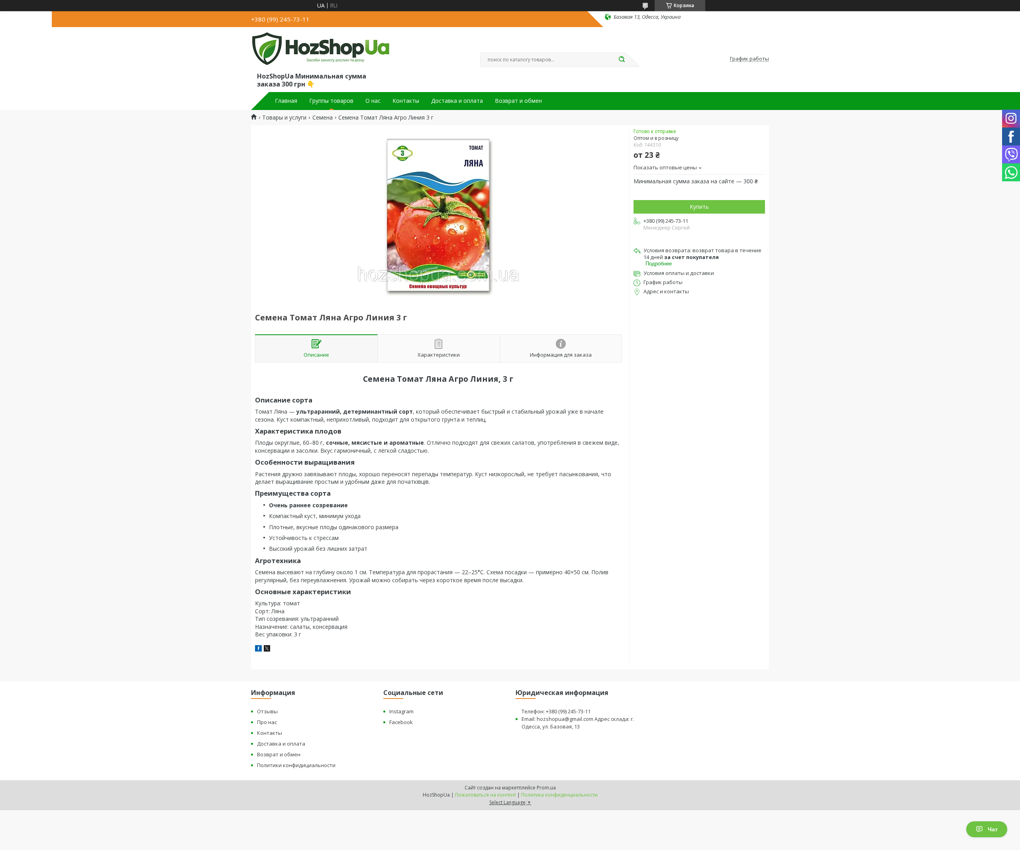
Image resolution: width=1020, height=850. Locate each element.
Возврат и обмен (518, 101)
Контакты (405, 101)
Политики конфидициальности (296, 765)
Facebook (401, 722)
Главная (286, 101)
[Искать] (622, 60)
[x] (267, 649)
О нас (373, 101)
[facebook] (258, 649)
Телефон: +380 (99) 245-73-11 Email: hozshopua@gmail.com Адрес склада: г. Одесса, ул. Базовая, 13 (578, 719)
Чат (993, 829)
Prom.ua (546, 787)
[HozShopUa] (320, 51)
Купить (699, 206)
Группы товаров (331, 101)
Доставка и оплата (457, 101)
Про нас (267, 722)
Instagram (401, 711)
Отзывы (267, 711)
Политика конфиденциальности (559, 794)
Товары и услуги (284, 117)
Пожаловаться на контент (485, 794)
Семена (322, 117)
